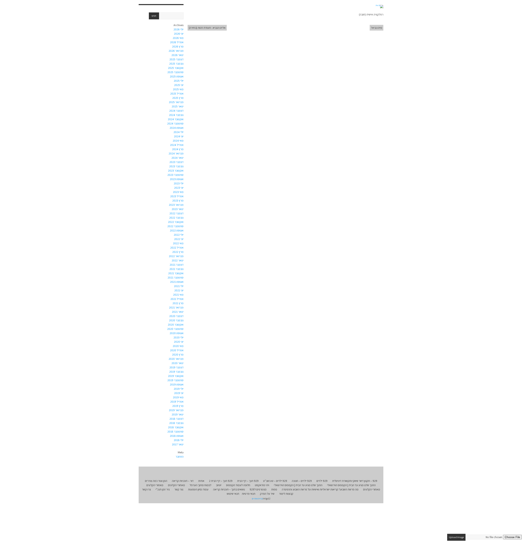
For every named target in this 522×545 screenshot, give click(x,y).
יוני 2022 (179, 239)
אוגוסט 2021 (177, 282)
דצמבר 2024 (176, 110)
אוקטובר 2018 (176, 427)
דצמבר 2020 (176, 316)
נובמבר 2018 (176, 423)
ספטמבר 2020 (175, 329)
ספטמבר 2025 (175, 72)
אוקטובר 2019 (176, 376)
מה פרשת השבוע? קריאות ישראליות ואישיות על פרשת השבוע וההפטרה (320, 489)
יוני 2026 (179, 33)
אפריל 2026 (177, 42)
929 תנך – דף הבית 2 (220, 481)
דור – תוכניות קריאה (183, 481)
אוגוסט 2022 (177, 230)
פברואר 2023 (176, 205)
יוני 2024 (179, 136)
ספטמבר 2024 (175, 123)
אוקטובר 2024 (176, 119)
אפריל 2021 (177, 299)
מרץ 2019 (178, 406)
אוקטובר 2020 (176, 324)
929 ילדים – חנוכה (302, 481)
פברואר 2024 (176, 153)
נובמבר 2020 (176, 320)
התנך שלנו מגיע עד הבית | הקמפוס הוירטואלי (351, 485)
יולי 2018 (179, 440)
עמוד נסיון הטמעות (198, 489)
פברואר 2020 (176, 359)
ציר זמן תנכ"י (163, 489)
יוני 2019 (179, 393)
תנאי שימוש (233, 493)
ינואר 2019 (178, 414)
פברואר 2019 (176, 410)
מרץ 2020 (178, 354)
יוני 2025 (179, 85)
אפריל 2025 (177, 93)
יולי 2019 (179, 389)
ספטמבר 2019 (175, 380)
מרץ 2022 (178, 252)
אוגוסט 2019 (177, 384)
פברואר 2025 (176, 102)
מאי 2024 (178, 140)
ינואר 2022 (178, 260)
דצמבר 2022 (176, 213)
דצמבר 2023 (176, 162)
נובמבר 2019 (176, 371)
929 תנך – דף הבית (248, 481)
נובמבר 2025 (176, 63)
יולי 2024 (179, 132)
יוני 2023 (179, 187)
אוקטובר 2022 (176, 222)
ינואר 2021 (178, 312)
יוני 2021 (179, 290)
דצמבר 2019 (176, 367)
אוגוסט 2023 (177, 179)
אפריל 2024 (177, 145)
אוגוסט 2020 (177, 333)
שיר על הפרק (267, 493)
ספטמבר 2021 (176, 277)
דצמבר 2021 (177, 264)
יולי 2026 (179, 29)
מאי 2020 (178, 346)
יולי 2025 (179, 81)
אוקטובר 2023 (176, 170)
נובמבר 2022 (176, 217)
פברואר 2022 (176, 256)
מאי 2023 (178, 192)
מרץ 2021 (178, 303)
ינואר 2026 (177, 55)
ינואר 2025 (178, 106)
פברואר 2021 (176, 307)
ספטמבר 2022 (175, 226)
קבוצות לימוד (286, 493)
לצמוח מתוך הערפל (200, 485)
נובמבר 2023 (176, 166)
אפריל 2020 (177, 350)
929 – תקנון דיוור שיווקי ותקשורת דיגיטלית (354, 481)
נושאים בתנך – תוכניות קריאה (229, 489)
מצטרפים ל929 (258, 489)
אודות (201, 481)
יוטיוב (218, 485)
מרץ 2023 (178, 200)
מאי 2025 (178, 89)
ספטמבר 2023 (175, 175)
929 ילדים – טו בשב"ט (275, 481)
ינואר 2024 (177, 158)
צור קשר (178, 489)
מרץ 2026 (178, 46)
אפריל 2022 (177, 247)
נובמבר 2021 (176, 269)
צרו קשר (146, 489)
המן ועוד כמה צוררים (156, 481)
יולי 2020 (179, 337)
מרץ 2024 (178, 149)
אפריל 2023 (177, 196)
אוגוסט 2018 (177, 436)
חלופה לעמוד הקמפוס (238, 485)
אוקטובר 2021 (176, 273)
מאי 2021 (178, 294)
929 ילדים (321, 481)
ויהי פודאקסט (262, 485)
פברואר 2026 (176, 51)
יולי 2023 (179, 183)
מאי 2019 (178, 397)
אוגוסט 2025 (177, 76)
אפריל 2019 (177, 401)
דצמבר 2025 (176, 59)
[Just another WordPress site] (379, 6)
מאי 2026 (178, 38)
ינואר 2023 (178, 209)
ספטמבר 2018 (175, 431)
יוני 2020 (179, 342)
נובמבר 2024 (176, 115)
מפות (274, 489)
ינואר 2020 (177, 363)
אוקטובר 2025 (176, 68)
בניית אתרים (257, 498)
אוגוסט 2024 (177, 128)
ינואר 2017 (178, 444)
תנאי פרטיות (248, 493)
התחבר (180, 456)
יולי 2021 (179, 286)
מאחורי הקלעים (176, 485)
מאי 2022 (178, 243)
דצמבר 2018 (176, 419)
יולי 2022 (179, 235)
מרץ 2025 (178, 98)
